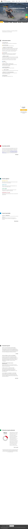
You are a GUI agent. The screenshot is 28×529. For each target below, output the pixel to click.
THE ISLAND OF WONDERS (6, 1)
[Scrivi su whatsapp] (26, 15)
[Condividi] (26, 17)
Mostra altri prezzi (16, 221)
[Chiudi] (27, 525)
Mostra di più (16, 154)
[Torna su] (26, 19)
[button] (14, 447)
